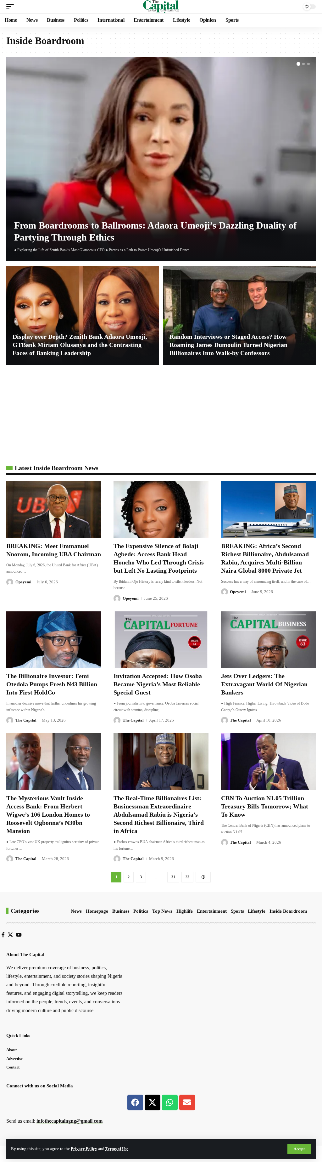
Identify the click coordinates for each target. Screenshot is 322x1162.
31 (173, 877)
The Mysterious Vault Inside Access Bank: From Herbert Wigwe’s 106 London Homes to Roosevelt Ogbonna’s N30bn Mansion (48, 814)
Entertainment (212, 911)
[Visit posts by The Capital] (9, 720)
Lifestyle (256, 911)
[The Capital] (161, 6)
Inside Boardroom (288, 911)
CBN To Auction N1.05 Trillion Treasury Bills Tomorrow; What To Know (264, 806)
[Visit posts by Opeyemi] (9, 582)
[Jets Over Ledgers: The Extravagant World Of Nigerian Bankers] (268, 639)
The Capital (25, 720)
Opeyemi (23, 582)
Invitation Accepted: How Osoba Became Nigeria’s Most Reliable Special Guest (158, 684)
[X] (10, 935)
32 (187, 877)
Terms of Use (116, 1149)
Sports (237, 911)
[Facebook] (3, 935)
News (76, 911)
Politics (140, 911)
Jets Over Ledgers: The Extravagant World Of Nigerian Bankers (264, 684)
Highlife (184, 911)
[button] (299, 1149)
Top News (162, 911)
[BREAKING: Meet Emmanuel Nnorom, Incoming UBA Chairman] (53, 509)
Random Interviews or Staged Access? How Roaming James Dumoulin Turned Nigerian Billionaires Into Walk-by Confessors (228, 344)
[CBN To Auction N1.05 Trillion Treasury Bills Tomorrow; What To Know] (268, 761)
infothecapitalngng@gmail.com (69, 1121)
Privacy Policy (84, 1149)
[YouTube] (18, 935)
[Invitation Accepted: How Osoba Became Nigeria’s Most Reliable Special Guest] (161, 639)
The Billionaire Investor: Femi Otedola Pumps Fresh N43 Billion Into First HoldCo (51, 684)
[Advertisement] (161, 417)
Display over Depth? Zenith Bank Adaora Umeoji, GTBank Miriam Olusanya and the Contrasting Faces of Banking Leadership (80, 344)
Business (121, 911)
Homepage (97, 911)
